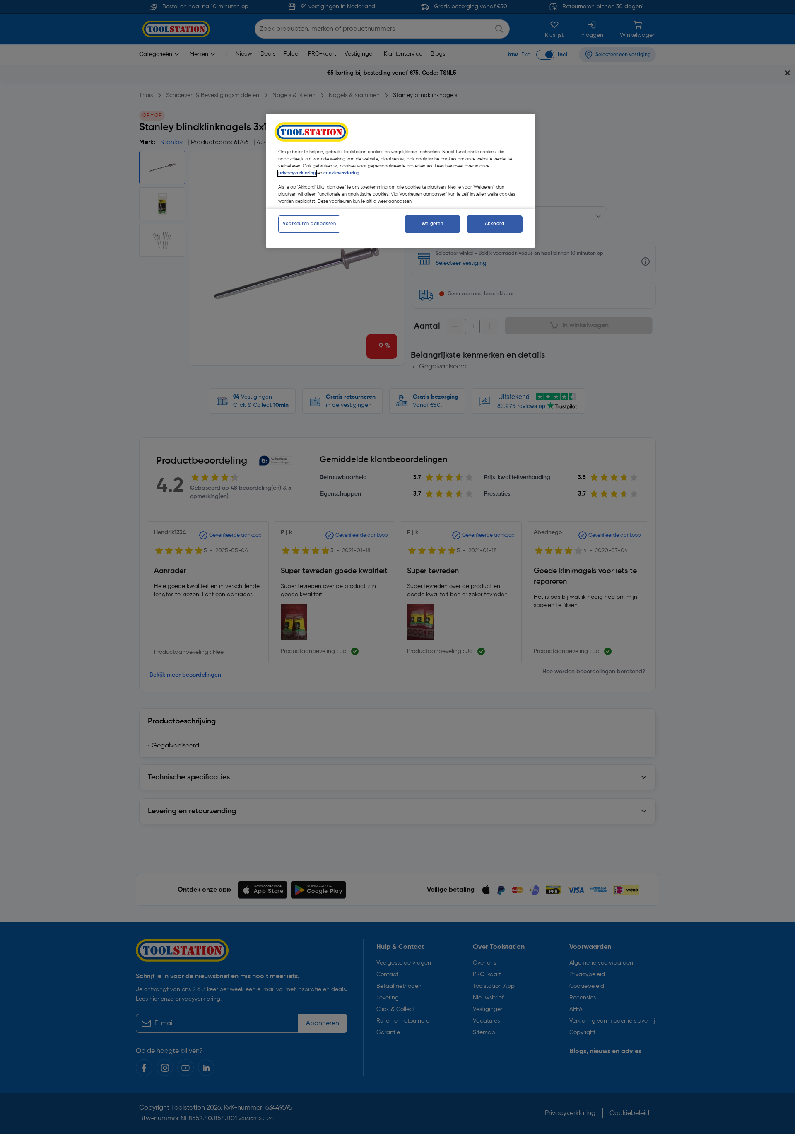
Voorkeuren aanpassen (309, 223)
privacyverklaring (297, 173)
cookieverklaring (341, 173)
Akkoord (495, 223)
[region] (400, 181)
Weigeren (432, 223)
